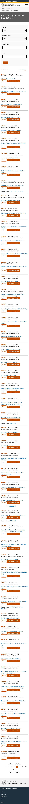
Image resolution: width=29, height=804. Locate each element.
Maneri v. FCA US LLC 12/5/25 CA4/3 (11, 185)
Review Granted (6, 35)
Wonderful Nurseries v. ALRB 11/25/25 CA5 (13, 601)
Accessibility (3, 794)
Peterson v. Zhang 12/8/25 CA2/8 (10, 130)
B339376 (12, 423)
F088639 (3, 609)
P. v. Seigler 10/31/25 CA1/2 (9, 432)
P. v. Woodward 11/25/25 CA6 (9, 618)
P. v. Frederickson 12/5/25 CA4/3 (10, 200)
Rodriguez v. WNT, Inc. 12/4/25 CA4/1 (12, 241)
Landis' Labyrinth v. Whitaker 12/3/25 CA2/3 (13, 309)
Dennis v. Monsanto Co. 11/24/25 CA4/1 (12, 701)
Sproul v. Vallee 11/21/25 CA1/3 (10, 728)
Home (2, 8)
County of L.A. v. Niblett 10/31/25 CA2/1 (12, 487)
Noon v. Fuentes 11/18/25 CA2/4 (10, 349)
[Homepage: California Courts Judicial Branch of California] (3, 5)
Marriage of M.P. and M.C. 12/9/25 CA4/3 (12, 91)
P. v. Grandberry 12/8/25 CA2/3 (10, 117)
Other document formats (13, 80)
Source (4, 27)
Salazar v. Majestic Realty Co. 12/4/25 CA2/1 (13, 253)
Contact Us (3, 792)
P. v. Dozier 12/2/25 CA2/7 (8, 362)
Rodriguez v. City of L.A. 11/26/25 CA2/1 (12, 515)
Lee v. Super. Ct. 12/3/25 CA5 (9, 281)
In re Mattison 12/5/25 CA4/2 (9, 158)
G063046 (12, 191)
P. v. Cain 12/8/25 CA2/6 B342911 (11, 104)
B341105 (12, 520)
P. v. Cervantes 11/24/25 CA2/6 (10, 658)
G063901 (18, 191)
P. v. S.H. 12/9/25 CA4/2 (8, 78)
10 (25, 766)
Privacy (2, 798)
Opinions (8, 8)
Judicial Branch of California (9, 1)
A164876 (12, 506)
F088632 (18, 607)
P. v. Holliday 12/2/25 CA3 (8, 375)
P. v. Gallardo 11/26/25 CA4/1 (9, 559)
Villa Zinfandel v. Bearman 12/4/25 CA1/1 (12, 213)
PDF (3, 80)
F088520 (12, 607)
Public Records (4, 796)
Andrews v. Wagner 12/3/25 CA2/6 (11, 336)
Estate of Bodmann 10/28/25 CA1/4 (11, 500)
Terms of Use (3, 799)
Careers (2, 791)
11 (13, 769)
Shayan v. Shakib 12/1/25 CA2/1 (10, 417)
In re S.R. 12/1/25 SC (7, 445)
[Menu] (27, 5)
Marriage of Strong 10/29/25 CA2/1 (11, 631)
